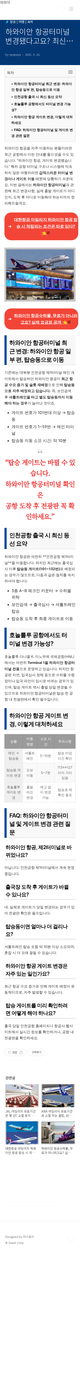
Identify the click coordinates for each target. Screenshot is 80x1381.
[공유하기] (21, 1052)
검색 (61, 9)
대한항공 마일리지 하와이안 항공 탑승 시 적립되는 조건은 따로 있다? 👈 (46, 226)
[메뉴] (71, 8)
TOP (71, 1238)
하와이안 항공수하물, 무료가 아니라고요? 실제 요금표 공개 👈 (46, 319)
